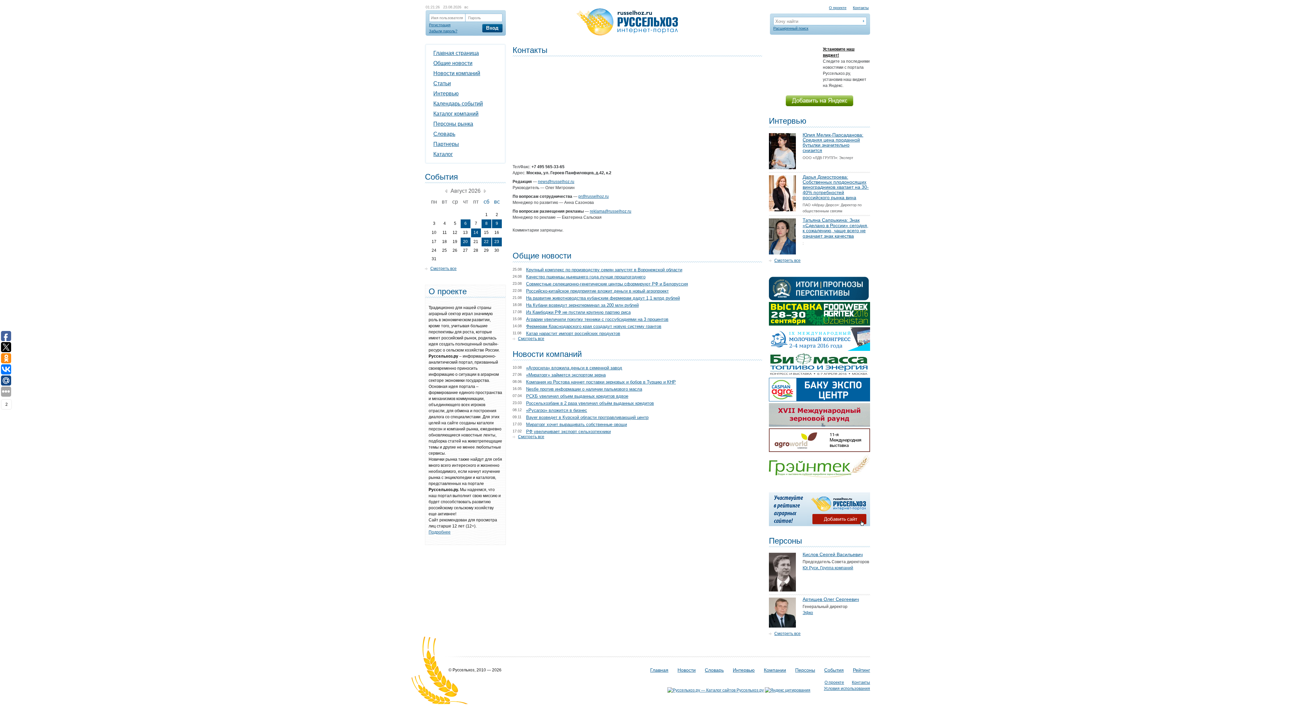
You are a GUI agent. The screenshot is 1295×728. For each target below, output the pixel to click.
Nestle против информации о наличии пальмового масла (584, 389)
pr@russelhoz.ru (593, 196)
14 (475, 232)
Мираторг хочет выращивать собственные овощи (576, 424)
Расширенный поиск (790, 28)
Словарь (444, 134)
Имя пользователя (447, 18)
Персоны (805, 670)
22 (486, 241)
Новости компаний (456, 73)
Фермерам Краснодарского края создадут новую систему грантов (593, 326)
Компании (775, 670)
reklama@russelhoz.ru (610, 211)
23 (496, 241)
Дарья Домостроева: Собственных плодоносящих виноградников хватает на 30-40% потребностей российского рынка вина (836, 187)
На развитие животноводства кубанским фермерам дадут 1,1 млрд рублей (603, 298)
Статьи (442, 83)
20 (465, 241)
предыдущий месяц (446, 191)
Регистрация (440, 25)
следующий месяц (485, 191)
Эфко (808, 612)
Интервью (446, 93)
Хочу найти (786, 21)
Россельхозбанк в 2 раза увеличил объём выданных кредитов (590, 403)
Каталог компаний (456, 114)
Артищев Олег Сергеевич (831, 599)
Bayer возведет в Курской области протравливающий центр (587, 417)
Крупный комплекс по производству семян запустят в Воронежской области (604, 269)
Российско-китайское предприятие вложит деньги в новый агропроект (597, 291)
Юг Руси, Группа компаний (828, 568)
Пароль (474, 18)
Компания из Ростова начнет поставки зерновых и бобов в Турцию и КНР (601, 382)
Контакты (861, 8)
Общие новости (452, 63)
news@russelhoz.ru (556, 181)
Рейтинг (861, 670)
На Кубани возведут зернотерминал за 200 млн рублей (582, 305)
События (834, 670)
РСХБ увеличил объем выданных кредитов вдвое (577, 396)
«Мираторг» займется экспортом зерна (566, 374)
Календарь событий (458, 104)
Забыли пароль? (443, 31)
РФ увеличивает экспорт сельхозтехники (568, 431)
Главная (659, 670)
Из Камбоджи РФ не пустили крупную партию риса (578, 312)
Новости (687, 670)
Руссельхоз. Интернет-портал (627, 21)
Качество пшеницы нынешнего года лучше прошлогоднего (585, 276)
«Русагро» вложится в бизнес (556, 410)
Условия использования (847, 688)
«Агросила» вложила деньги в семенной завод (574, 367)
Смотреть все (531, 338)
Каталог (443, 154)
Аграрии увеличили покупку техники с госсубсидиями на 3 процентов (597, 319)
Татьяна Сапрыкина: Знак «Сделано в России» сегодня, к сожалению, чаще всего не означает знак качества (835, 227)
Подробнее (440, 532)
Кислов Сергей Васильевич (833, 554)
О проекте (837, 8)
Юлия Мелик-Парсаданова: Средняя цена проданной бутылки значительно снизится (833, 142)
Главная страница (456, 53)
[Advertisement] (637, 104)
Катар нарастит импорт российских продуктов (573, 333)
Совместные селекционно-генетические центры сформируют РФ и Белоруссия (607, 283)
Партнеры (446, 144)
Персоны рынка (453, 124)
